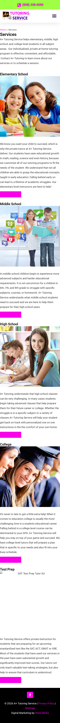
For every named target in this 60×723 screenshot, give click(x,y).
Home (3, 29)
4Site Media (42, 712)
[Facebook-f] (30, 695)
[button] (54, 16)
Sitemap (30, 708)
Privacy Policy (46, 703)
